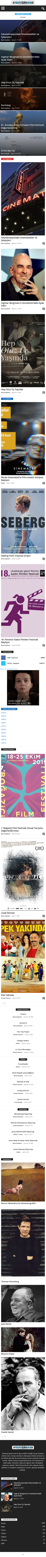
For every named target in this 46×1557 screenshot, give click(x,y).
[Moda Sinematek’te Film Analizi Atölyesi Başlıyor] (23, 438)
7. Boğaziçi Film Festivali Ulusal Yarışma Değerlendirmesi (22, 829)
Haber (3, 1527)
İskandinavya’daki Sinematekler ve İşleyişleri (19, 239)
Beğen (43, 658)
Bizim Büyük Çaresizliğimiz (23, 1073)
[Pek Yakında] (23, 956)
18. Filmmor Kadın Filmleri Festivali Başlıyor (19, 641)
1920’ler (3, 743)
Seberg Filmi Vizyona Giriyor (16, 555)
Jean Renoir (6, 1324)
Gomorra (23, 1023)
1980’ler (3, 723)
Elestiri (3, 1523)
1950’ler (3, 733)
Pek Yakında (7, 995)
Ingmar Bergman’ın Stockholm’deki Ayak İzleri (22, 304)
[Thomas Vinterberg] (23, 1243)
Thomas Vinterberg (10, 1281)
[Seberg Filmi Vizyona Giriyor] (23, 521)
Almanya (4, 1540)
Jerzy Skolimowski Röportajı (23, 1131)
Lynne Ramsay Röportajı (23, 1149)
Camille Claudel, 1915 (16, 701)
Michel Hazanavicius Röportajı (23, 1123)
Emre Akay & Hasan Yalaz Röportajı (23, 1140)
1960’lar (3, 729)
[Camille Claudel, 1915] (23, 691)
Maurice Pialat (7, 1353)
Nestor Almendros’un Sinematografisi (18, 1203)
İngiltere (3, 1537)
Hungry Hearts (23, 1040)
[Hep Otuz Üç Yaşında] (23, 350)
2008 (2, 1543)
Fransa (3, 1530)
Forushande (23, 1064)
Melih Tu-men (18, 1134)
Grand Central (23, 1099)
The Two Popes (23, 1032)
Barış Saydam (5, 40)
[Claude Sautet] (23, 1393)
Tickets (23, 1014)
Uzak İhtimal (8, 912)
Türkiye (3, 1533)
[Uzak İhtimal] (23, 874)
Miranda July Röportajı (23, 1114)
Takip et (42, 663)
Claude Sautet (7, 1432)
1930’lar (3, 739)
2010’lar (3, 713)
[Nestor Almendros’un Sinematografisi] (23, 1182)
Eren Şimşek (18, 1102)
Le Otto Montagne (23, 1049)
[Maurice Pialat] (23, 1339)
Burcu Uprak (5, 153)
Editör (3, 483)
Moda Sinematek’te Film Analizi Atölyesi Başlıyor (22, 479)
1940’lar (3, 736)
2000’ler (3, 716)
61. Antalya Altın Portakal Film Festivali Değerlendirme (23, 17)
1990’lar (3, 719)
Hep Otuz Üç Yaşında (12, 389)
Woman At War (23, 1081)
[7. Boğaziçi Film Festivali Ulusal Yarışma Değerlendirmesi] (23, 789)
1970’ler (3, 726)
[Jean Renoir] (23, 1303)
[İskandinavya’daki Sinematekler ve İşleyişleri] (23, 198)
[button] (42, 8)
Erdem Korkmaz (18, 1117)
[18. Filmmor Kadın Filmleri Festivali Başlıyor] (23, 600)
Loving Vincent (23, 1090)
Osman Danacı (6, 998)
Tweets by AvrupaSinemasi (9, 669)
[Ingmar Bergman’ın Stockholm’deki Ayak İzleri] (23, 275)
